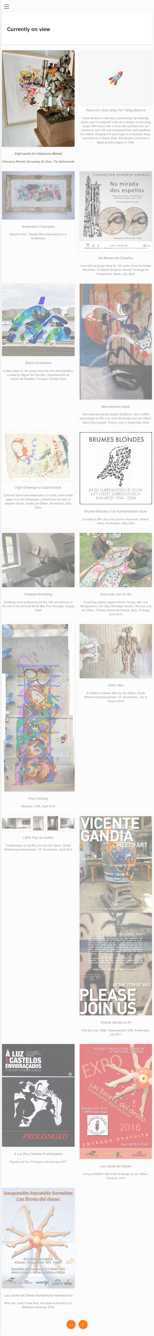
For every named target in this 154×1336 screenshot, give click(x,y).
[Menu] (6, 6)
